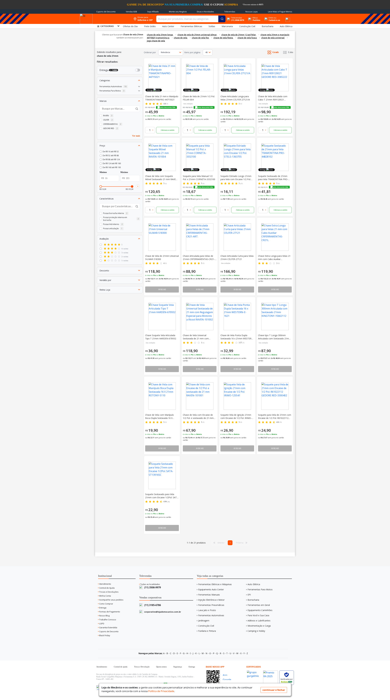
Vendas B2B (131, 11)
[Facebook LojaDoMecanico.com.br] (98, 687)
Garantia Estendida (108, 627)
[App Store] (228, 674)
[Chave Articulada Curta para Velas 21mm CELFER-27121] (237, 237)
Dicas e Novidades (205, 11)
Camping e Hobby (256, 630)
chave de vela (181, 37)
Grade (275, 52)
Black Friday (104, 635)
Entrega (102, 607)
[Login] (266, 17)
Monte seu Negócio (178, 11)
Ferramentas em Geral (259, 605)
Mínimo (103, 172)
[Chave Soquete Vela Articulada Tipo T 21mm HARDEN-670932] (162, 316)
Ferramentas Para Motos (260, 589)
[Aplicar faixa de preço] (137, 186)
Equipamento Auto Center (211, 589)
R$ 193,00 (129, 189)
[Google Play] (228, 679)
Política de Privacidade (161, 691)
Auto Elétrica (254, 584)
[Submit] (221, 19)
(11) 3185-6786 (152, 605)
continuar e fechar (273, 690)
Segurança (177, 667)
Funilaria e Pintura (207, 630)
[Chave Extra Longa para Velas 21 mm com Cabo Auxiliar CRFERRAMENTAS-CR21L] (274, 237)
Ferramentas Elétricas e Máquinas (215, 584)
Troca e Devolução (142, 667)
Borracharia (253, 599)
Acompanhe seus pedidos (111, 599)
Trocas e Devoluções (109, 591)
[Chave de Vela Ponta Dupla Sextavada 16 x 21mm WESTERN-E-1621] (237, 316)
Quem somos (161, 667)
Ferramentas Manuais (209, 594)
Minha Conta (105, 595)
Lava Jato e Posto (207, 610)
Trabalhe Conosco (107, 619)
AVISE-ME (162, 289)
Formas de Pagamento (109, 611)
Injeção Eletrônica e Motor (211, 599)
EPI (249, 594)
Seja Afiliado (153, 11)
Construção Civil (206, 625)
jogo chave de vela (156, 40)
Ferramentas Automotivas (211, 615)
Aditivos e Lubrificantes (259, 620)
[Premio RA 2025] (270, 669)
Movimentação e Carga (259, 625)
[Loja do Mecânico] (112, 19)
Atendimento (105, 584)
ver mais (136, 135)
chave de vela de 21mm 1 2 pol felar (238, 34)
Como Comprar (106, 603)
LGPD (101, 623)
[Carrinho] (284, 17)
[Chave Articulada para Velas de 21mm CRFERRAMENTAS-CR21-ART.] (199, 237)
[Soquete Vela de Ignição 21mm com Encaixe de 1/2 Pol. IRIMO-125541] (237, 396)
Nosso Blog (104, 615)
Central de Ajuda (107, 587)
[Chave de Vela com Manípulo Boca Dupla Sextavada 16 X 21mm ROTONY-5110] (162, 396)
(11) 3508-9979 (152, 587)
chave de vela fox (200, 37)
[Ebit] (254, 669)
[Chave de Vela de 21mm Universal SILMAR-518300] (162, 237)
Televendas (229, 11)
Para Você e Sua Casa (258, 615)
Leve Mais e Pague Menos (280, 11)
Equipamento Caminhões (260, 610)
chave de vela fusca (247, 37)
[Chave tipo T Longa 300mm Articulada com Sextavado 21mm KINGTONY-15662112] (274, 316)
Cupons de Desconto (106, 11)
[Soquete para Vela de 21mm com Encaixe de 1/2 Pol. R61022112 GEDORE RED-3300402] (274, 396)
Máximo (124, 172)
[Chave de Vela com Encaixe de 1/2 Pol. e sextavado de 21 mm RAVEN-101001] (199, 396)
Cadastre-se (274, 20)
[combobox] (190, 19)
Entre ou (272, 17)
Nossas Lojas (251, 11)
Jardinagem (203, 620)
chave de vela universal (273, 37)
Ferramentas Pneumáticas (211, 605)
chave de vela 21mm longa (160, 34)
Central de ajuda (120, 667)
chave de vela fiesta (223, 37)
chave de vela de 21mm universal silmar (197, 34)
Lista (290, 52)
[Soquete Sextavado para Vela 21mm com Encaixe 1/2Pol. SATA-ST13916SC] (162, 475)
